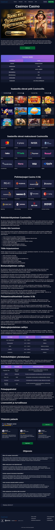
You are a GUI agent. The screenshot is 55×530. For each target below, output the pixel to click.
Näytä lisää (27, 443)
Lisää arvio (47, 424)
